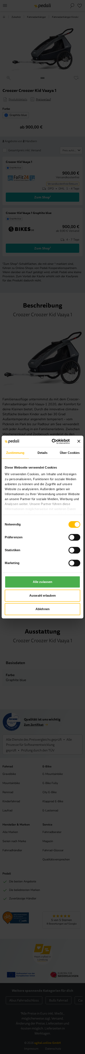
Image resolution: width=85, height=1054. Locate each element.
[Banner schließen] (78, 441)
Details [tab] (43, 452)
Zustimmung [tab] (15, 452)
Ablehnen (42, 609)
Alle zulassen (42, 582)
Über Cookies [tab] (70, 452)
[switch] (74, 537)
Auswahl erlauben (42, 595)
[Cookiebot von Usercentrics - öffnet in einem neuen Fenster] (52, 441)
